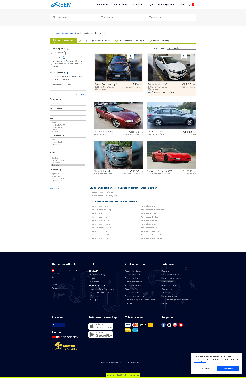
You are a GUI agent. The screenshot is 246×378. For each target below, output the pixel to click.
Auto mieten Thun (149, 213)
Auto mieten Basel (100, 213)
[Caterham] (68, 163)
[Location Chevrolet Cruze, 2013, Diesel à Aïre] (171, 115)
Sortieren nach (160, 48)
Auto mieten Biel (148, 206)
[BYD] (68, 156)
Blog (54, 281)
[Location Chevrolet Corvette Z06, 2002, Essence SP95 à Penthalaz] (171, 155)
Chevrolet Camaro (103, 131)
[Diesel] (68, 123)
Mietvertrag (94, 282)
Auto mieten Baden (149, 217)
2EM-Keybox (95, 296)
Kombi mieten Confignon (103, 192)
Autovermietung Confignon (64, 33)
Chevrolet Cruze (155, 131)
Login (150, 4)
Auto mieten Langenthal (151, 238)
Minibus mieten (167, 282)
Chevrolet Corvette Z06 (159, 171)
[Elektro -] (68, 130)
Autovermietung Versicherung (102, 289)
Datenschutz (133, 362)
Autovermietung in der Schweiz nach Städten (140, 301)
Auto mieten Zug (148, 224)
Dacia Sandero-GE (157, 84)
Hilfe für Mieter (95, 271)
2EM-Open (94, 300)
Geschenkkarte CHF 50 (170, 274)
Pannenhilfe (94, 278)
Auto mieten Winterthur (102, 227)
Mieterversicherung (97, 274)
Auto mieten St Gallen (101, 224)
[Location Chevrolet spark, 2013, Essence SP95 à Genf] (118, 155)
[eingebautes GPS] (68, 178)
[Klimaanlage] (68, 180)
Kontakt (55, 288)
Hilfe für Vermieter (96, 285)
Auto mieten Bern (99, 217)
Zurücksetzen (80, 94)
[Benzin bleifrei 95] (68, 127)
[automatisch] (68, 142)
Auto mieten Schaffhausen (152, 210)
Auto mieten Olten (149, 220)
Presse (54, 284)
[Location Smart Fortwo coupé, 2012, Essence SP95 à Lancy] (118, 68)
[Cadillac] (68, 158)
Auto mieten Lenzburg (151, 231)
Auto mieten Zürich (100, 206)
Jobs (54, 277)
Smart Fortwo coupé (105, 84)
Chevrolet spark (101, 171)
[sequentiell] (68, 144)
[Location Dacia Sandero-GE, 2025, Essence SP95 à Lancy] (171, 68)
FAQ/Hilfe (137, 4)
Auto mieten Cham (149, 227)
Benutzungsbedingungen (111, 362)
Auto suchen (102, 4)
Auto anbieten (120, 4)
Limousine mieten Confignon (104, 196)
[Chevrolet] (68, 165)
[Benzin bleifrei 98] (68, 125)
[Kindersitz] (68, 176)
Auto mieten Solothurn (102, 235)
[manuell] (68, 140)
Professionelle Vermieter (99, 292)
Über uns (55, 273)
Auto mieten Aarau (100, 238)
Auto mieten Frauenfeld (151, 235)
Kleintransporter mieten (171, 278)
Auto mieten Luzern (100, 220)
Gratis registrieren (166, 4)
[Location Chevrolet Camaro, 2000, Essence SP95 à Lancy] (118, 115)
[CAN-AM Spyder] (68, 160)
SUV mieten (166, 292)
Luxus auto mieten (169, 285)
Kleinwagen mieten (169, 296)
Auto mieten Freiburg (101, 210)
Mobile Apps (166, 271)
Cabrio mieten (167, 289)
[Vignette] (68, 174)
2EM (51, 33)
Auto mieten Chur (99, 231)
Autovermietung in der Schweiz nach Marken (176, 301)
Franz (183, 4)
